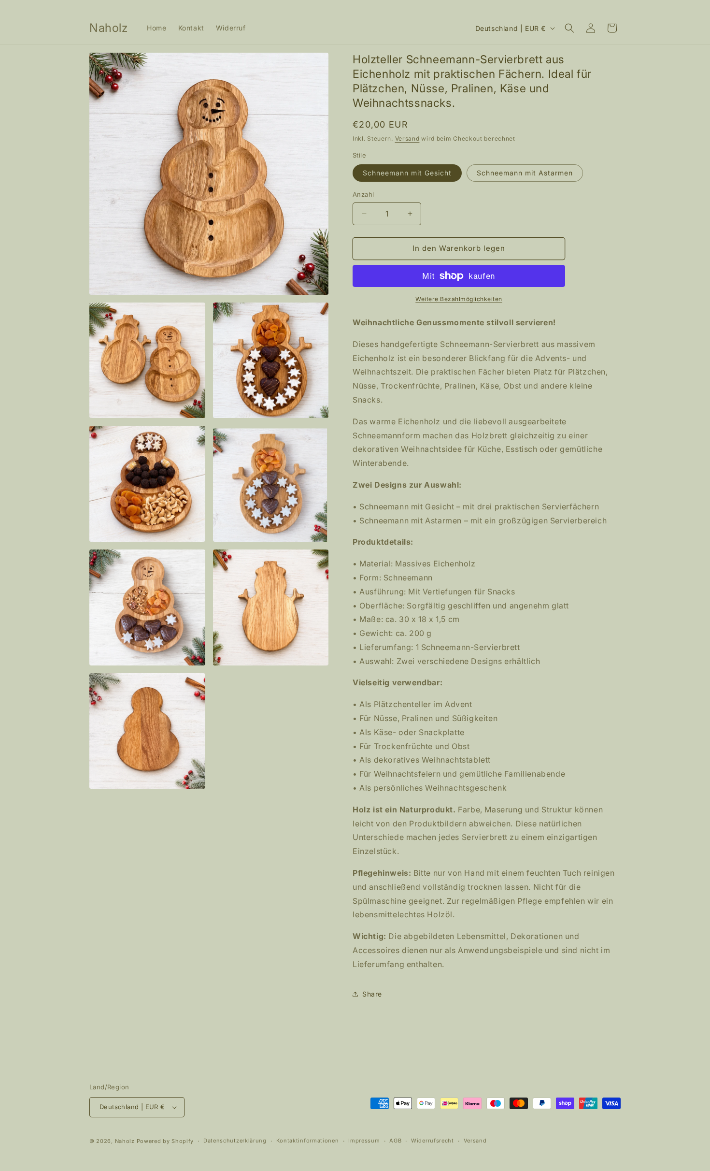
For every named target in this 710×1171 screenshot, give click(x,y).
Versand (407, 138)
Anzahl (363, 194)
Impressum (364, 1140)
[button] (569, 28)
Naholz (125, 1141)
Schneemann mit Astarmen (525, 173)
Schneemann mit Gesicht (407, 173)
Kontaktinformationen (307, 1140)
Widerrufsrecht (432, 1140)
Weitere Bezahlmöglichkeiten (458, 299)
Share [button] (372, 994)
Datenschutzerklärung (235, 1140)
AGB (395, 1140)
